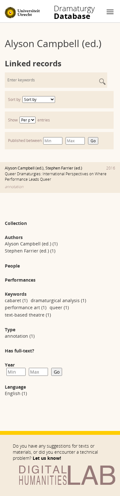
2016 (110, 168)
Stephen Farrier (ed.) (63, 168)
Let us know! (47, 458)
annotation (14, 186)
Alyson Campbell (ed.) (24, 168)
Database (74, 12)
